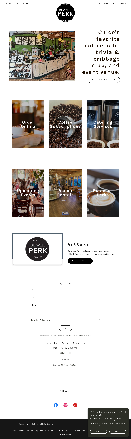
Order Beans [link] (65, 434)
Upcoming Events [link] (106, 3)
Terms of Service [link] (82, 335)
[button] (122, 3)
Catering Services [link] (38, 431)
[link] (65, 3)
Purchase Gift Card (80, 261)
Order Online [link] (22, 3)
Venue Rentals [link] (54, 431)
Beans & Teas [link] (67, 431)
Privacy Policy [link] (72, 335)
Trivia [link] (77, 431)
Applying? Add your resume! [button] (42, 320)
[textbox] (66, 290)
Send (65, 328)
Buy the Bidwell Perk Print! (104, 80)
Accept (117, 431)
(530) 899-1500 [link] (65, 353)
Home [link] (8, 3)
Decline (98, 431)
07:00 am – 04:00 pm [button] (68, 365)
